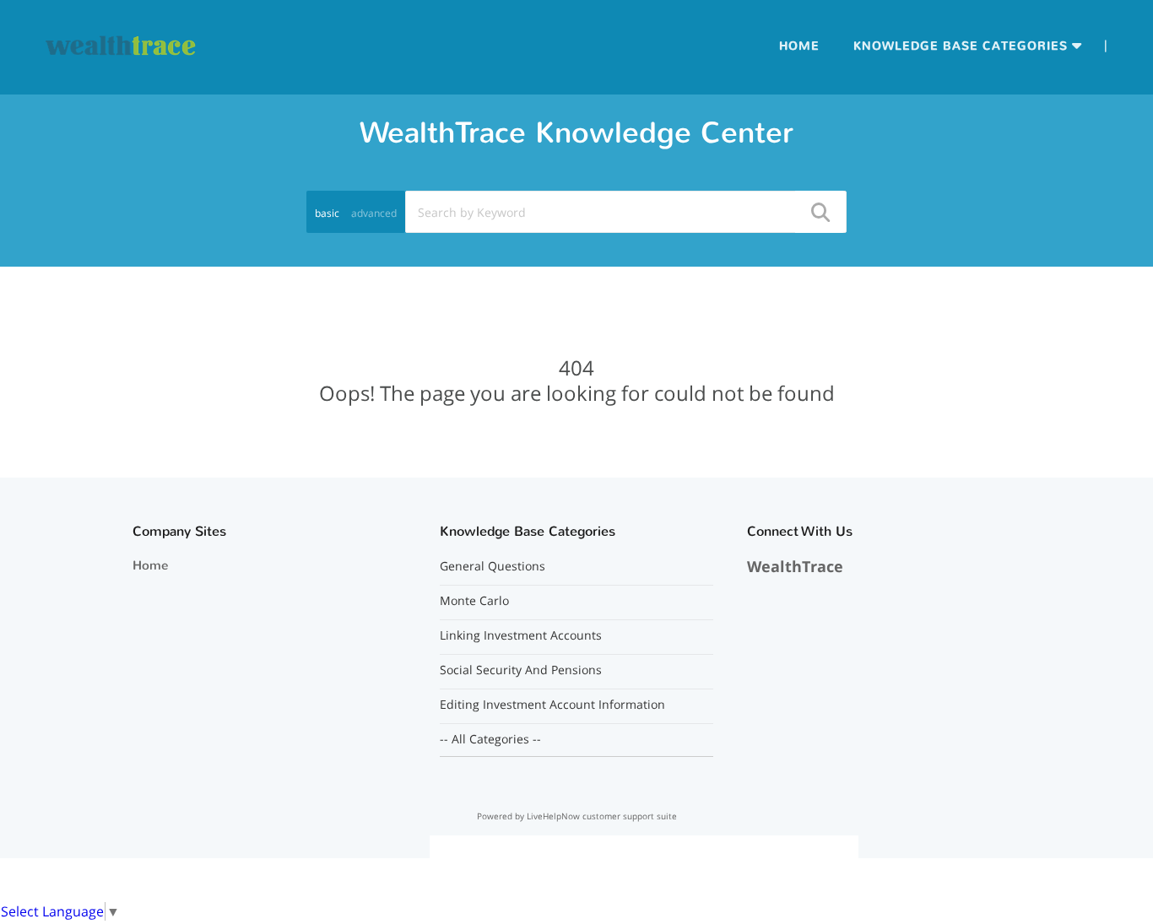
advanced (374, 213)
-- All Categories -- (490, 739)
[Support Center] (122, 45)
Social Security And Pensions (521, 670)
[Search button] (819, 212)
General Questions (492, 566)
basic (327, 213)
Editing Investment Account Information (552, 704)
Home (799, 46)
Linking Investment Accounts (521, 635)
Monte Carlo (474, 601)
